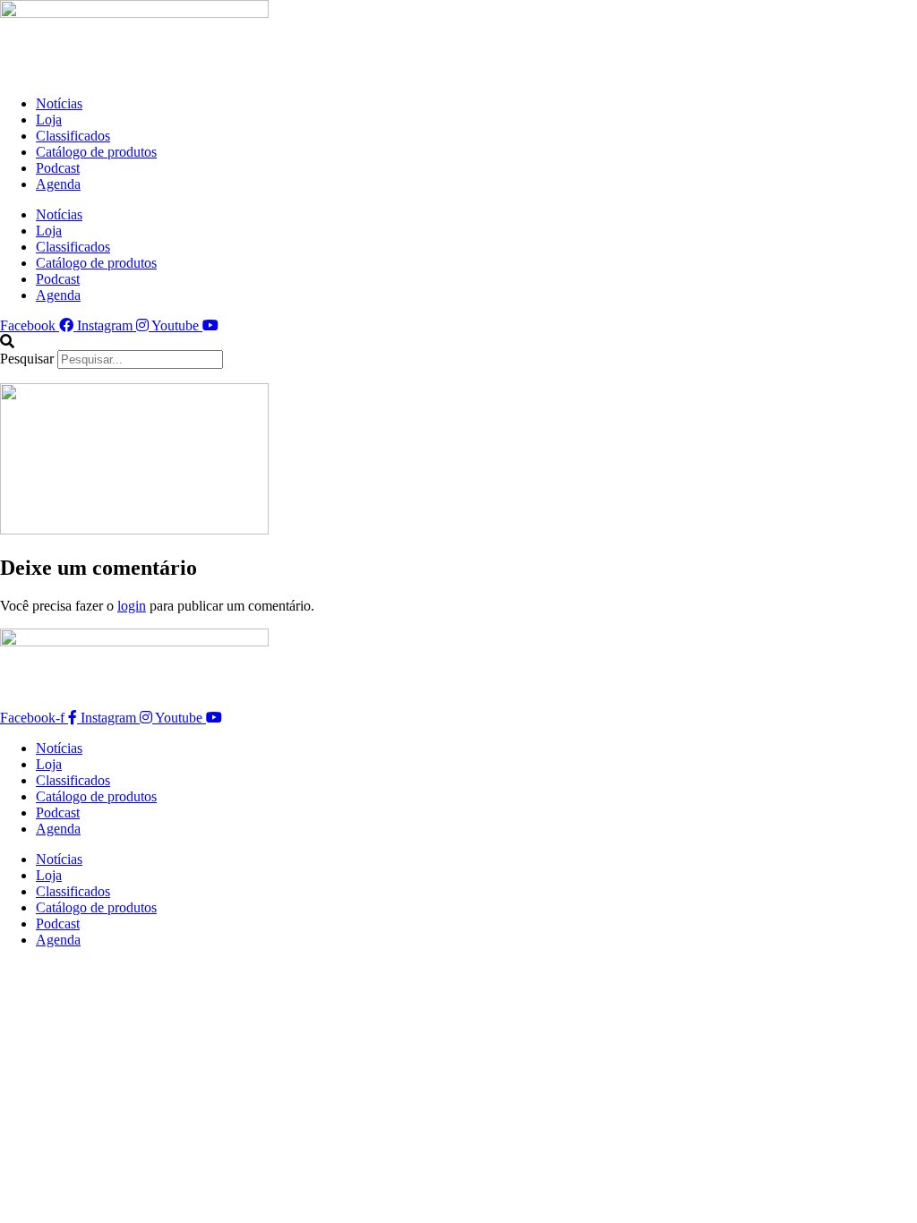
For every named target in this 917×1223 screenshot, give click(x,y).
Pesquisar (27, 358)
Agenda (58, 184)
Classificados (73, 135)
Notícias (59, 103)
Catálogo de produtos (96, 151)
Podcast (58, 167)
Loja (49, 119)
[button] (458, 342)
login (131, 605)
